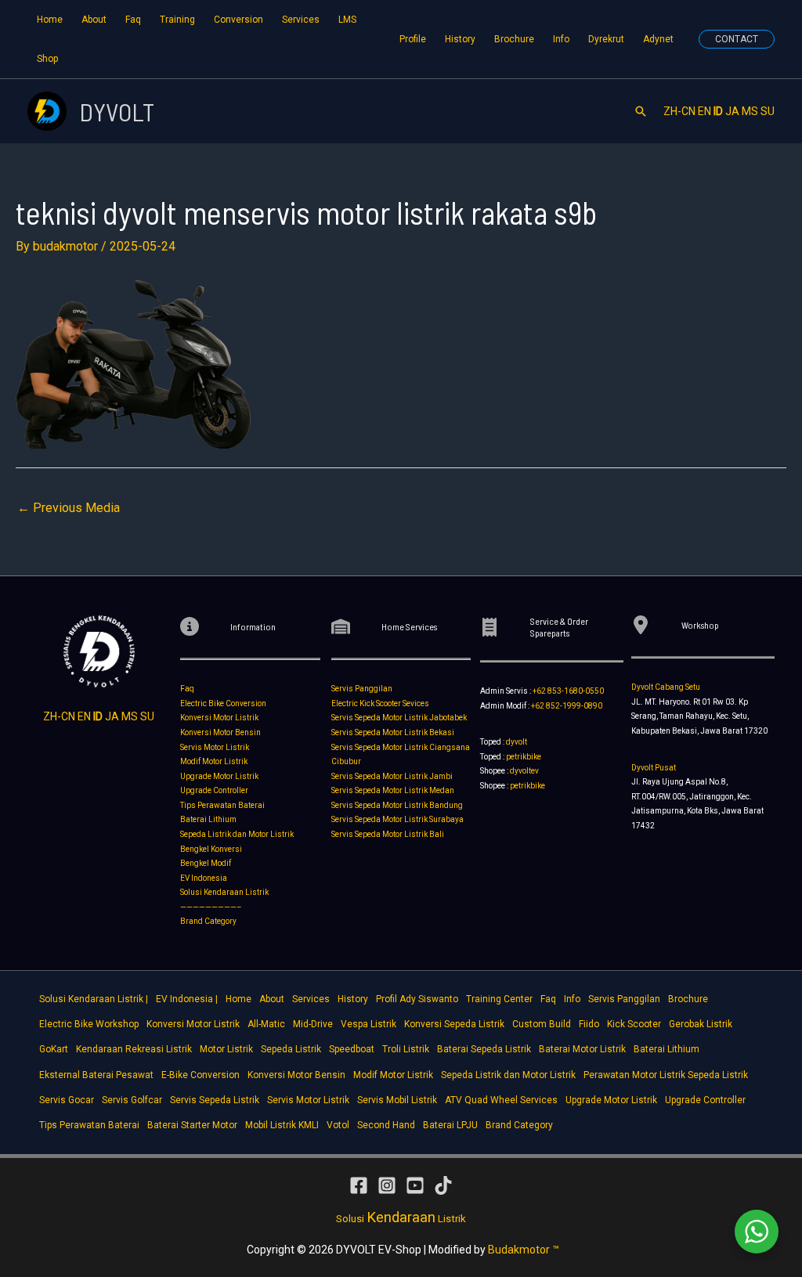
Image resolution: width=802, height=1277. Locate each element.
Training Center (499, 999)
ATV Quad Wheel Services (501, 1100)
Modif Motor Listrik (213, 761)
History (460, 39)
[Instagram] (387, 1185)
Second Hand (386, 1125)
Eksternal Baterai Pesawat (96, 1075)
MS (750, 111)
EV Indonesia (203, 878)
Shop (47, 58)
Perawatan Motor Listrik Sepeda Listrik (665, 1075)
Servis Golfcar (132, 1100)
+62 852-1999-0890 (566, 706)
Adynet (658, 39)
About (94, 19)
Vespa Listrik (368, 1024)
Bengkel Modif (205, 863)
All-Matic (266, 1024)
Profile (412, 39)
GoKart (53, 1049)
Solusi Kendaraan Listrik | (93, 999)
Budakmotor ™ (523, 1249)
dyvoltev (524, 771)
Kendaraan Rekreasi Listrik (134, 1049)
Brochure (514, 39)
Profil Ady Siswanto (417, 999)
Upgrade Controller (214, 790)
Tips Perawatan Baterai (222, 805)
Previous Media (68, 507)
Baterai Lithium (208, 819)
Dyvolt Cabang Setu (665, 687)
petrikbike (523, 756)
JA (732, 111)
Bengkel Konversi (211, 849)
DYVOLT (116, 111)
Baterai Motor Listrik (582, 1049)
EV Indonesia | (187, 999)
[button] (737, 39)
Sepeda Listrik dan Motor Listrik (237, 834)
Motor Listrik (226, 1049)
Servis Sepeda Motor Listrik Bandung (397, 805)
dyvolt (516, 742)
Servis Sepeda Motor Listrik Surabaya (397, 819)
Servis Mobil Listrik (397, 1100)
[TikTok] (443, 1185)
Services (301, 19)
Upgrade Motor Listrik (219, 776)
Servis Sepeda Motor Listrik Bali (387, 834)
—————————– (211, 907)
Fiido (589, 1024)
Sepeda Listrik (291, 1049)
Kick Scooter (634, 1024)
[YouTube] (415, 1185)
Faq (133, 19)
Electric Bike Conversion (223, 703)
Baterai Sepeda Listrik (484, 1049)
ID (718, 111)
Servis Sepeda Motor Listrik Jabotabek (399, 717)
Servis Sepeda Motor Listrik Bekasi (392, 732)
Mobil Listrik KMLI (282, 1125)
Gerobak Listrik (700, 1024)
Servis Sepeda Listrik (214, 1100)
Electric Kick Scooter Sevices (380, 703)
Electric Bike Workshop (89, 1024)
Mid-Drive (313, 1024)
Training (177, 19)
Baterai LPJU (450, 1125)
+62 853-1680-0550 (568, 691)
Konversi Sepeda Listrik (454, 1024)
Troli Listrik (405, 1049)
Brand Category (208, 921)
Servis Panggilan (361, 688)
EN (704, 111)
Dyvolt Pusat (653, 767)
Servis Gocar (66, 1100)
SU (767, 111)
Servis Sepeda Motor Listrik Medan (392, 790)
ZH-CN (679, 111)
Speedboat (351, 1049)
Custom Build (541, 1024)
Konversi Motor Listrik (219, 717)
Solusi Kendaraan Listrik (224, 892)
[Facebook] (358, 1185)
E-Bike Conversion (200, 1075)
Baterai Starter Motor (192, 1125)
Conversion (238, 19)
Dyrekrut (606, 39)
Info (561, 39)
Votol (338, 1125)
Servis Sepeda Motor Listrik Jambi (392, 776)
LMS (347, 19)
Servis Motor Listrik (214, 747)
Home (50, 19)
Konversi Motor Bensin (220, 732)
